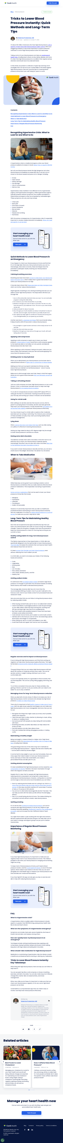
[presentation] (3, 1062)
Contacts (31, 1125)
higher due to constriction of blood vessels (39, 362)
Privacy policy (39, 1125)
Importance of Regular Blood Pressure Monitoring (26, 123)
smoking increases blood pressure (32, 806)
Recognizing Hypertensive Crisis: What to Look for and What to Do (31, 114)
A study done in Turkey (23, 342)
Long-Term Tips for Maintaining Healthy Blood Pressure (28, 121)
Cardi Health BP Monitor (34, 868)
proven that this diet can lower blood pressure (30, 550)
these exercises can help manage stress (40, 285)
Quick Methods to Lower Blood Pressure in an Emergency (28, 116)
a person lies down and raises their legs (26, 425)
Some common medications (19, 492)
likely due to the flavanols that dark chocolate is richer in (31, 444)
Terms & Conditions (51, 1125)
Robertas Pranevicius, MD (26, 38)
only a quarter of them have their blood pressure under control (31, 46)
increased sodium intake (30, 582)
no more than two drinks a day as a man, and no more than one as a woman (31, 785)
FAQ (12, 126)
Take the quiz (52, 3)
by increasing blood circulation (29, 388)
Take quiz (18, 244)
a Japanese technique (29, 320)
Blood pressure (19, 12)
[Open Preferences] (2, 1140)
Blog (12, 12)
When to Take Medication (19, 119)
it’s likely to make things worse (26, 701)
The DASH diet (15, 545)
